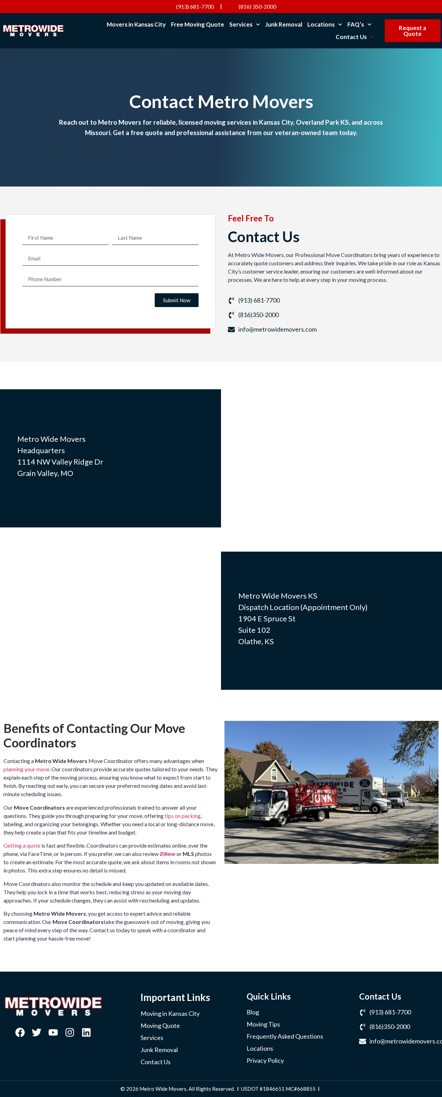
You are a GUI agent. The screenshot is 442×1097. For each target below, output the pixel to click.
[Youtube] (53, 1032)
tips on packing (183, 815)
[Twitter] (36, 1032)
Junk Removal (283, 24)
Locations (321, 24)
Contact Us (351, 36)
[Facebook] (20, 1032)
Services (240, 24)
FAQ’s (355, 24)
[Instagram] (70, 1032)
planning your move (26, 769)
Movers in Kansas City (136, 24)
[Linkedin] (86, 1032)
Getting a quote (21, 845)
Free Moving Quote (197, 24)
